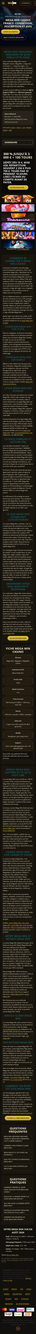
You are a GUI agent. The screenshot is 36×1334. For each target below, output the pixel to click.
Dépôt (5, 130)
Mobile (28, 128)
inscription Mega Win (17, 1077)
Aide (10, 130)
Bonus (19, 128)
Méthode (28, 1278)
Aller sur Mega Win (18, 638)
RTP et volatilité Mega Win (20, 927)
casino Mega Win (23, 249)
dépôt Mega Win (16, 994)
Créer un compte (10, 32)
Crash (28, 1289)
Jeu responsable (22, 1304)
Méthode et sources (11, 122)
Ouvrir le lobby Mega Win (18, 1118)
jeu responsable (16, 1080)
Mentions (9, 1304)
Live (23, 128)
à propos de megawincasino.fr (21, 1113)
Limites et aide (7, 1280)
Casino (12, 128)
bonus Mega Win (9, 831)
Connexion (26, 3)
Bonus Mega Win (13, 1255)
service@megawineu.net (23, 433)
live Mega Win (23, 631)
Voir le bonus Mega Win (14, 37)
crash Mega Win (8, 633)
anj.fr (10, 488)
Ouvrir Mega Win (17, 187)
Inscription (17, 1294)
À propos (25, 1299)
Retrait (8, 1299)
